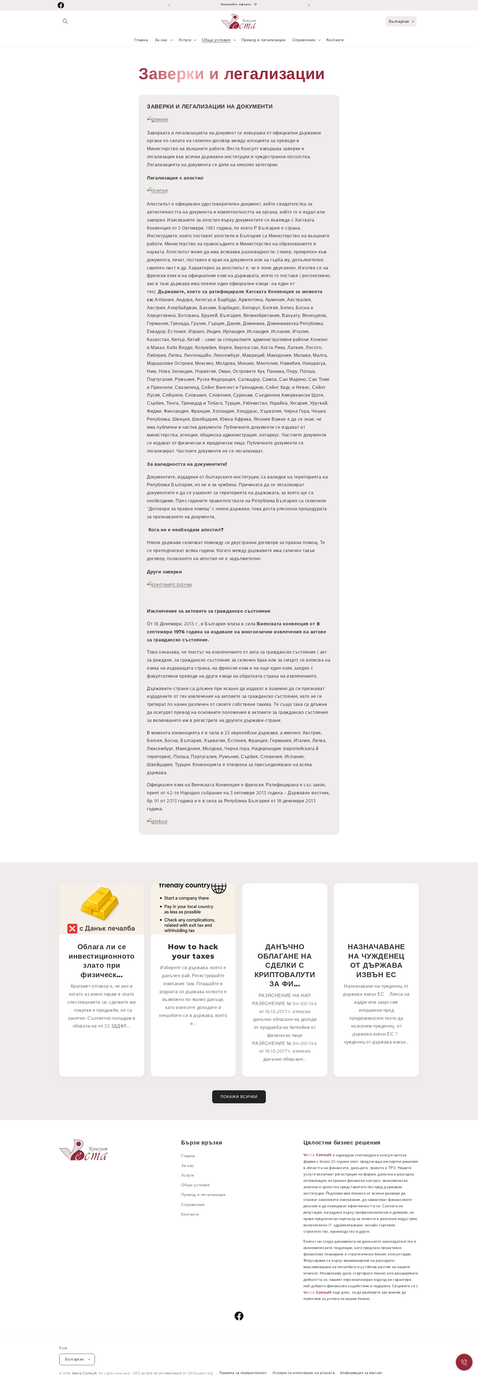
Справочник (192, 1204)
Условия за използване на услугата (303, 1373)
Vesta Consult (84, 1373)
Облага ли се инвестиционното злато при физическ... (102, 960)
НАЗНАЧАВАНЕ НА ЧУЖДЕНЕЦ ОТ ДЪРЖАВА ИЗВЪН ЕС (376, 960)
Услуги (187, 1175)
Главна (188, 1155)
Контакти (190, 1213)
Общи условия (195, 1184)
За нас (187, 1165)
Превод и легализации (203, 1194)
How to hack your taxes (193, 951)
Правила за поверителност (243, 1373)
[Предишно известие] (169, 5)
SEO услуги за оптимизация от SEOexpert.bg (173, 1373)
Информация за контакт (361, 1373)
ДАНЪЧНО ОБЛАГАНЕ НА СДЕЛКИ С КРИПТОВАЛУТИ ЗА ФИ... (284, 965)
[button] (65, 21)
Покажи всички (239, 1096)
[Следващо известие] (309, 5)
